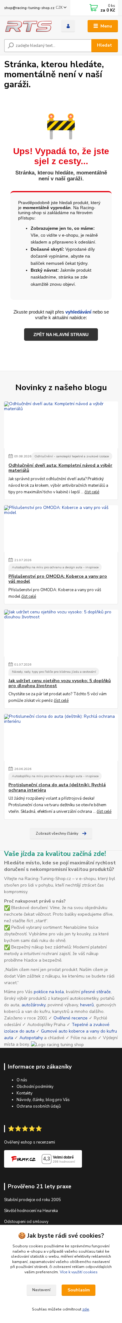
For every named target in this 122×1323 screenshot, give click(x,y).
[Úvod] (28, 26)
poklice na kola (49, 992)
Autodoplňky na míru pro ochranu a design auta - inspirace (55, 567)
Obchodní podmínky (35, 1086)
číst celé (91, 492)
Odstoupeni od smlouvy (26, 1222)
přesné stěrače (96, 992)
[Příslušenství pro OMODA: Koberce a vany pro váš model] (61, 528)
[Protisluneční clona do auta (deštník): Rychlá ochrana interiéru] (61, 737)
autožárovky (33, 1005)
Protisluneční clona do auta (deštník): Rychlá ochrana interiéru (57, 787)
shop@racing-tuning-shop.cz (29, 8)
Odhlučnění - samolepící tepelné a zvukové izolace (71, 456)
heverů (87, 1005)
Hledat (104, 45)
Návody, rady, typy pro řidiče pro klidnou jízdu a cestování (54, 671)
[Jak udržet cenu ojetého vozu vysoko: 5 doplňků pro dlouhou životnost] (61, 633)
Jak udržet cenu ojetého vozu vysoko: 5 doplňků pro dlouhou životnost (59, 683)
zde (85, 1309)
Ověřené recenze (70, 1018)
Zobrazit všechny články (57, 833)
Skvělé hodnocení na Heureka (31, 1211)
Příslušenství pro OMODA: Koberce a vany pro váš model (57, 579)
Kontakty (25, 1093)
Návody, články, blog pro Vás (43, 1100)
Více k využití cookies (79, 1272)
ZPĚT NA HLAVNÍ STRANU (61, 334)
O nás (22, 1080)
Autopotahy (31, 1038)
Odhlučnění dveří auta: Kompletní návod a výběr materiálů (60, 468)
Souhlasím (79, 1290)
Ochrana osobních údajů (39, 1106)
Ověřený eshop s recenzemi (29, 1142)
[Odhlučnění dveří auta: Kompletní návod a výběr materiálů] (61, 424)
